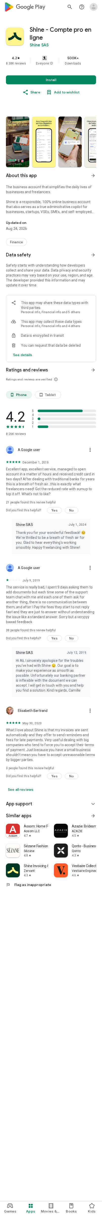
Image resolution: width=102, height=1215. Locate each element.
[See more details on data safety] (22, 355)
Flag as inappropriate (28, 884)
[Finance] (16, 242)
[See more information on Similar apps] (93, 816)
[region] (51, 60)
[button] (51, 63)
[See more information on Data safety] (93, 255)
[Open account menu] (94, 7)
